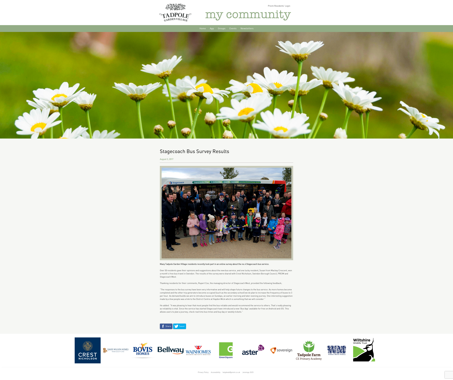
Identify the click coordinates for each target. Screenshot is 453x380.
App (212, 28)
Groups (221, 28)
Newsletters (247, 28)
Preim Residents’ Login (279, 6)
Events (233, 28)
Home (202, 28)
